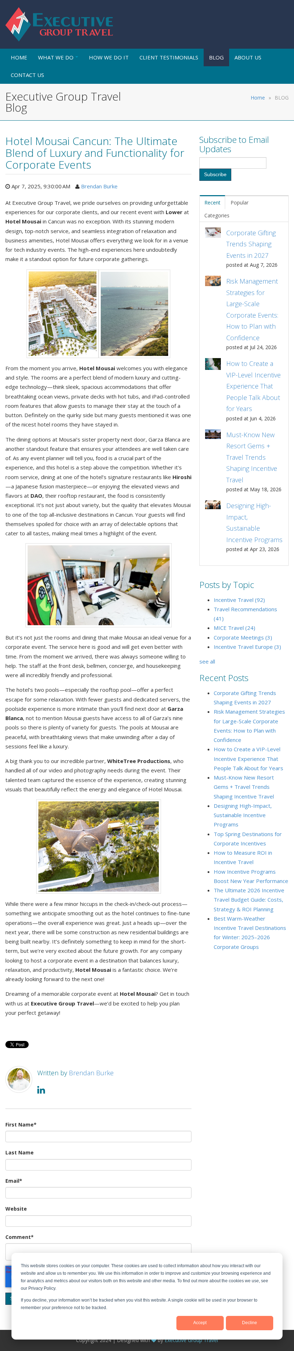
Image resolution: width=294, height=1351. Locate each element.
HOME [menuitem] (19, 57)
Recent (212, 202)
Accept (200, 1322)
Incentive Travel (239, 599)
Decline (249, 1322)
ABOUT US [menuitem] (247, 57)
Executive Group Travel (191, 1340)
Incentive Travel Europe (247, 646)
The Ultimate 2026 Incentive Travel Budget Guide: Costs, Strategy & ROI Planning (249, 900)
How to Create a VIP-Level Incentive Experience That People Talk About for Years (248, 759)
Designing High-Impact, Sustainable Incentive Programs (243, 815)
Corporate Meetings (243, 637)
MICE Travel (234, 627)
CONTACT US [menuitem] (27, 74)
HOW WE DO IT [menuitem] (109, 57)
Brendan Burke (99, 186)
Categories (216, 215)
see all (207, 661)
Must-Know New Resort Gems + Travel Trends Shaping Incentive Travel (244, 787)
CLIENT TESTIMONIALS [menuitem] (168, 57)
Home (258, 97)
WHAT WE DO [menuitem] (56, 57)
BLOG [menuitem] (216, 57)
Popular (239, 202)
